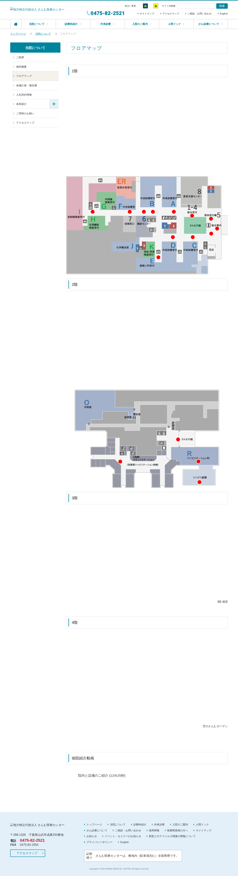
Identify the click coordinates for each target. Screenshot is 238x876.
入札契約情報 (24, 94)
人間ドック (202, 824)
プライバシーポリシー (99, 842)
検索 (222, 5)
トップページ (18, 33)
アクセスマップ (170, 13)
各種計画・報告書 (26, 85)
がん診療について (96, 830)
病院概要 (21, 66)
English (224, 13)
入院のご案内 (180, 824)
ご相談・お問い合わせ (199, 13)
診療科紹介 (139, 824)
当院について (43, 33)
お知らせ (91, 836)
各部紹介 (21, 103)
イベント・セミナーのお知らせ (123, 836)
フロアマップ (24, 75)
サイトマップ (147, 13)
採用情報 (154, 830)
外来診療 (159, 824)
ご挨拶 (20, 57)
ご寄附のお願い (25, 113)
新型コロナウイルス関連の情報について (172, 836)
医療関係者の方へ (177, 830)
